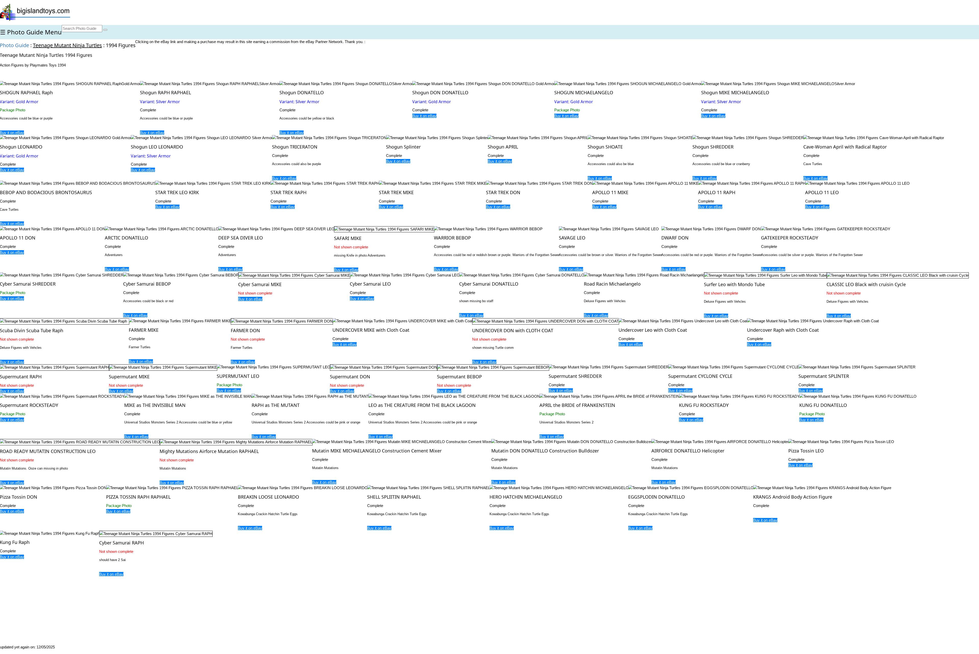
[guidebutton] (105, 30)
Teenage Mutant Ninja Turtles (67, 45)
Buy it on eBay (152, 132)
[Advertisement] (253, 543)
